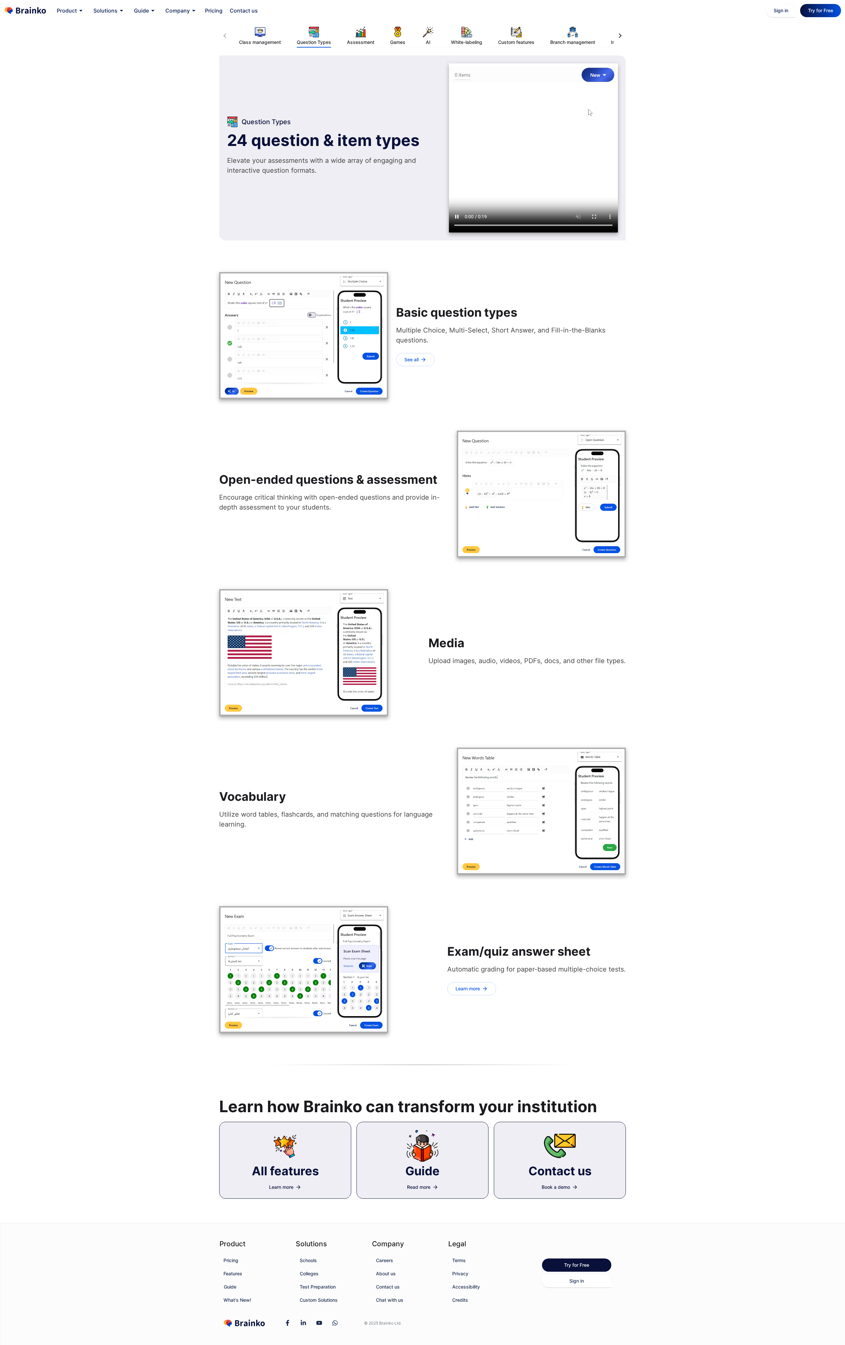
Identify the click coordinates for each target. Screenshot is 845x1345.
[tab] (260, 36)
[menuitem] (69, 10)
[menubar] (156, 10)
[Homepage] (25, 10)
